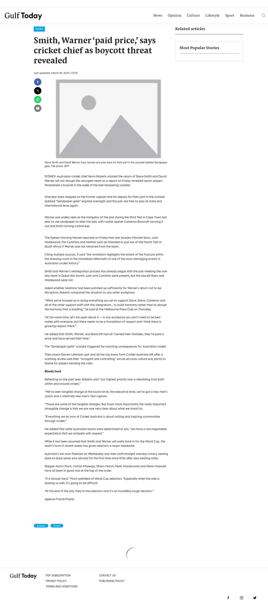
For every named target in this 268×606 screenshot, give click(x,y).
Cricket (56, 526)
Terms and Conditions (61, 586)
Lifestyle (212, 16)
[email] (37, 108)
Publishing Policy (112, 581)
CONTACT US (107, 575)
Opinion (175, 16)
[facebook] (37, 82)
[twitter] (37, 90)
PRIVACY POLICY (56, 581)
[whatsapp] (37, 99)
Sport (229, 16)
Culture (193, 16)
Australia (41, 526)
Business (247, 16)
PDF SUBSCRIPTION (58, 575)
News (157, 16)
